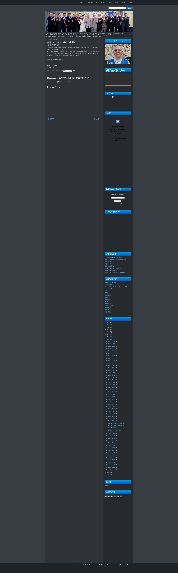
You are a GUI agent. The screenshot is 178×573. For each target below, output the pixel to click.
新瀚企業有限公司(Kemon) (112, 262)
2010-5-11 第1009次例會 (114, 430)
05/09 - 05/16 (112, 421)
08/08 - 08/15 (112, 389)
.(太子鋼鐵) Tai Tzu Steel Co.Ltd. (113, 257)
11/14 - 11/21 (112, 356)
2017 (108, 322)
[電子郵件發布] (73, 70)
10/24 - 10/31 (112, 363)
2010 (108, 339)
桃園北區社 (108, 310)
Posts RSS (90, 2)
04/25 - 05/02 (112, 435)
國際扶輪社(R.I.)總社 (110, 282)
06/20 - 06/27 (112, 406)
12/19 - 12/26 (112, 343)
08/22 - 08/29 (112, 384)
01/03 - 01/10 (112, 469)
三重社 (106, 293)
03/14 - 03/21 (112, 448)
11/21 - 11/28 (112, 353)
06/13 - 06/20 (112, 409)
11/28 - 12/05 (112, 351)
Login (130, 2)
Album (109, 2)
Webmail (123, 2)
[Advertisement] (112, 529)
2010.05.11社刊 (112, 428)
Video (116, 2)
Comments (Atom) (65, 82)
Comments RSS (100, 2)
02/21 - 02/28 (112, 455)
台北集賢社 (108, 301)
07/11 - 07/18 (112, 399)
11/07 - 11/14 (112, 358)
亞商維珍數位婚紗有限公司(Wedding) (115, 272)
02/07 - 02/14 (112, 457)
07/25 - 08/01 (112, 394)
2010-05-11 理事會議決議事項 (116, 425)
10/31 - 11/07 (112, 360)
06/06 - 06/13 (112, 411)
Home (81, 2)
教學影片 (107, 485)
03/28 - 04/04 (112, 445)
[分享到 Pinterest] (71, 71)
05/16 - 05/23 (112, 418)
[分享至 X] (67, 71)
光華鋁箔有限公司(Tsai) (111, 270)
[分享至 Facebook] (69, 71)
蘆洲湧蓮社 (108, 303)
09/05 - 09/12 (112, 380)
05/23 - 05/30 (112, 416)
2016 (108, 324)
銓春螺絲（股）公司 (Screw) (112, 266)
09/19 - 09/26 (112, 375)
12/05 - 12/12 (112, 348)
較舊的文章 (96, 119)
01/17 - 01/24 (112, 464)
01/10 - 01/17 (112, 467)
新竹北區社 (108, 307)
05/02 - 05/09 (112, 433)
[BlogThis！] (66, 71)
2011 (108, 336)
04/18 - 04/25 (112, 438)
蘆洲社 (106, 297)
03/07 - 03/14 (112, 450)
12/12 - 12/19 (112, 346)
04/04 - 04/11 (112, 443)
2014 (108, 329)
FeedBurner (121, 204)
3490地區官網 (108, 284)
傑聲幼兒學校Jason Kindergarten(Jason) (115, 259)
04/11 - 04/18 (112, 440)
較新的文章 (51, 119)
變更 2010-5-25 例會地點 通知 (61, 42)
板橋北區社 (108, 312)
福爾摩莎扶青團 (109, 305)
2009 (108, 472)
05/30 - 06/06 (112, 413)
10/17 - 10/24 (112, 365)
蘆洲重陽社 (108, 299)
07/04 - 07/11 (112, 401)
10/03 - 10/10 (112, 370)
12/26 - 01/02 (112, 341)
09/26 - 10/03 (112, 372)
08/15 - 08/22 (112, 387)
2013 (108, 332)
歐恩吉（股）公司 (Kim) (111, 264)
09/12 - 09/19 (112, 377)
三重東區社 (108, 295)
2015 (108, 327)
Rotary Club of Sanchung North (115, 566)
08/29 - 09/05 (112, 382)
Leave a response (52, 82)
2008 (108, 475)
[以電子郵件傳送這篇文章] (64, 71)
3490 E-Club (108, 291)
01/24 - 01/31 (112, 462)
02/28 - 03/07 (112, 452)
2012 (108, 334)
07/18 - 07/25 (112, 397)
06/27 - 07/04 (112, 404)
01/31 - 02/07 (112, 460)
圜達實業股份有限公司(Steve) (113, 268)
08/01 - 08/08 (112, 392)
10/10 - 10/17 (112, 368)
